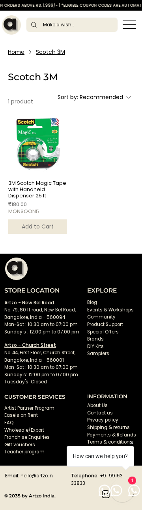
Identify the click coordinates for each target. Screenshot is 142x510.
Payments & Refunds (111, 435)
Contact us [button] (100, 413)
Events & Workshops (110, 310)
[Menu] (129, 25)
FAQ (8, 423)
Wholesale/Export (24, 430)
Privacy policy (102, 420)
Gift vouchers (19, 445)
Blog (92, 302)
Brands (95, 339)
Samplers (98, 353)
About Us (97, 405)
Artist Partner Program (29, 408)
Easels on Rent (21, 415)
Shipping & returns (108, 427)
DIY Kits (95, 346)
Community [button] (101, 317)
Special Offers (103, 332)
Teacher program (24, 452)
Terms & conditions (110, 442)
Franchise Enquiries (27, 437)
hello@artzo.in (37, 476)
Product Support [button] (105, 324)
